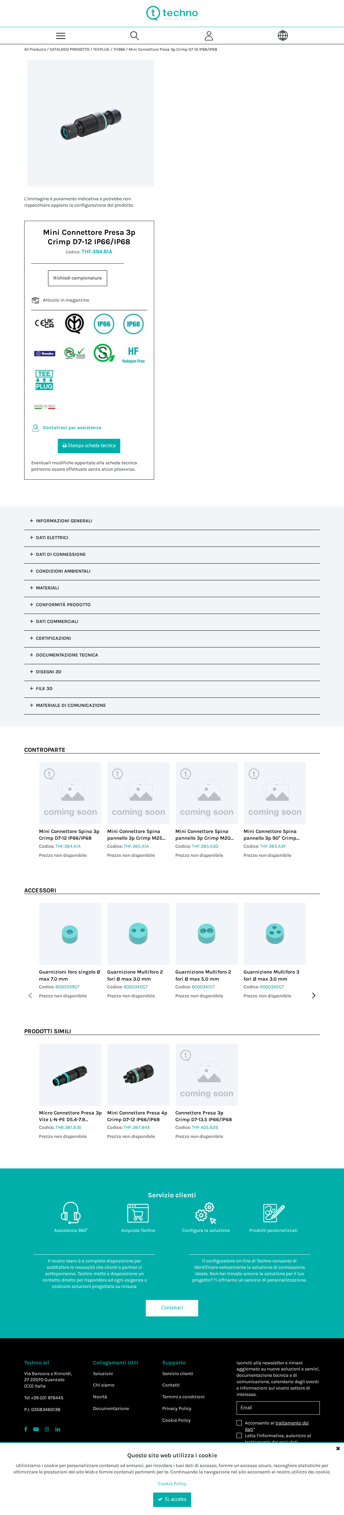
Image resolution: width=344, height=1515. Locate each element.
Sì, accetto (175, 1499)
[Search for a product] (135, 35)
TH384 (119, 49)
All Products (35, 49)
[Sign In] (209, 35)
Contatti (171, 1385)
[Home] (172, 13)
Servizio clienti (177, 1373)
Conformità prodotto (63, 605)
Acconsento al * (277, 1426)
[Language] (283, 35)
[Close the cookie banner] (338, 1448)
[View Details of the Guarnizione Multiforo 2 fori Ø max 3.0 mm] (139, 934)
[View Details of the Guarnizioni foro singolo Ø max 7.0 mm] (70, 934)
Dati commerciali (57, 621)
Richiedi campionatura (77, 278)
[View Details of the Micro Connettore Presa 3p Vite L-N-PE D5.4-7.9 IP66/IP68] (70, 1075)
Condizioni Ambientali (63, 571)
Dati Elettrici (52, 537)
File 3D (44, 688)
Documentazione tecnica (67, 655)
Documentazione (111, 1408)
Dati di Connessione (61, 554)
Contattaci (172, 1308)
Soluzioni (103, 1373)
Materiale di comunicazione (71, 705)
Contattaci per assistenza (72, 427)
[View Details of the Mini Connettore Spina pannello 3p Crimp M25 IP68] (139, 793)
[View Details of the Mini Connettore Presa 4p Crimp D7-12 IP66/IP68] (139, 1075)
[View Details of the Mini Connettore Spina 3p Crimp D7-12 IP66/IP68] (70, 793)
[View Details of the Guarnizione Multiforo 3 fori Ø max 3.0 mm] (275, 934)
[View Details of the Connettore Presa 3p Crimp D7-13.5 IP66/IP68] (207, 1075)
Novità (100, 1397)
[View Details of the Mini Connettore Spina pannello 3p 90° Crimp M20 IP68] (275, 793)
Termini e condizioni (183, 1397)
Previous (30, 995)
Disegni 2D (48, 672)
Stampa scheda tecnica (92, 445)
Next (314, 995)
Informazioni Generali (64, 521)
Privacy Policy (176, 1408)
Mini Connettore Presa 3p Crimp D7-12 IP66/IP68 (173, 49)
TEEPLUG (101, 49)
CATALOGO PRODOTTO (69, 49)
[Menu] (61, 35)
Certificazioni (53, 638)
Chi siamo (104, 1385)
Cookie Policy (176, 1420)
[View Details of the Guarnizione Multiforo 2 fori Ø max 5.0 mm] (207, 934)
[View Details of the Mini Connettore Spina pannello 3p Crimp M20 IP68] (207, 793)
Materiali (47, 588)
